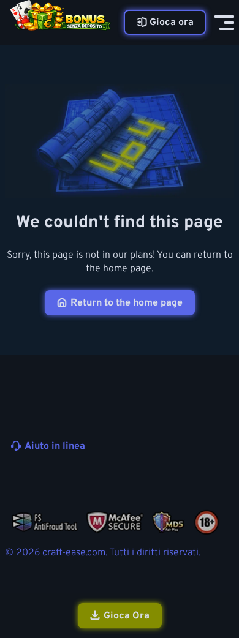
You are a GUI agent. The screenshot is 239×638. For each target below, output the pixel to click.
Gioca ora (172, 23)
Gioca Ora (127, 616)
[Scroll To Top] (223, 563)
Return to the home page (126, 303)
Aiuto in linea (55, 446)
